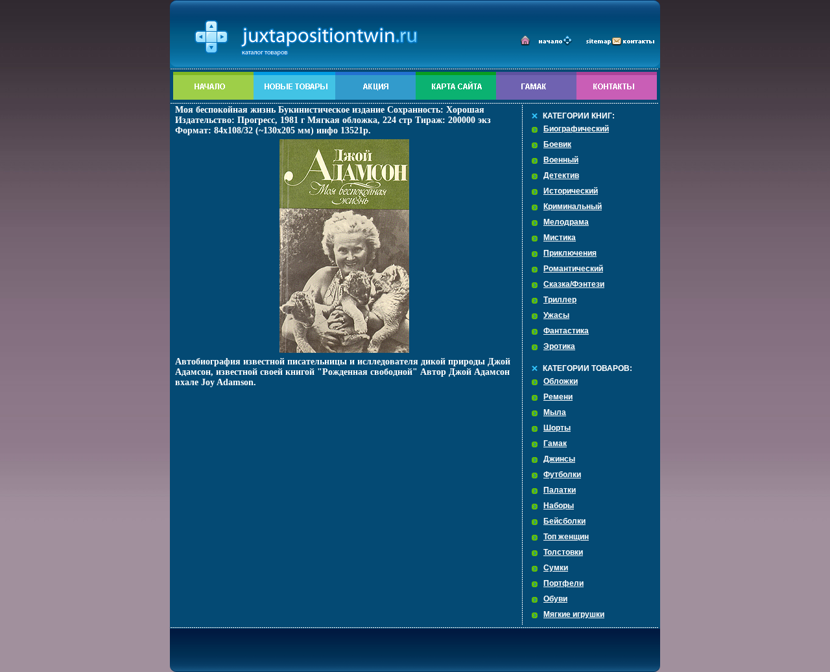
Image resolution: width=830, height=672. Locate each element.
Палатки (559, 490)
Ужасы (556, 315)
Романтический (573, 268)
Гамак (555, 443)
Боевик (557, 144)
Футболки (562, 474)
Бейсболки (564, 521)
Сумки (555, 567)
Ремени (558, 396)
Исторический (570, 191)
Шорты (557, 427)
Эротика (559, 346)
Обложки (560, 381)
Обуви (555, 598)
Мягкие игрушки (573, 614)
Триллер (559, 299)
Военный (560, 159)
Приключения (570, 253)
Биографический (576, 128)
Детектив (561, 175)
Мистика (559, 237)
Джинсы (559, 459)
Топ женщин (566, 536)
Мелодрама (566, 222)
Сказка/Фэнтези (573, 284)
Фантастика (566, 330)
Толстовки (563, 552)
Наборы (558, 505)
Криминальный (572, 206)
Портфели (563, 583)
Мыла (554, 412)
